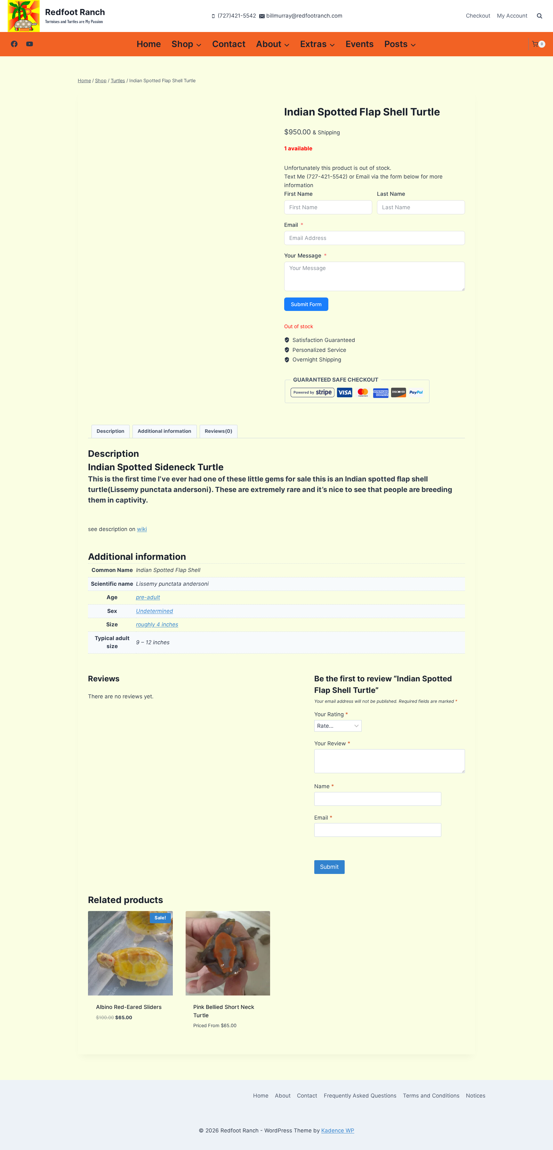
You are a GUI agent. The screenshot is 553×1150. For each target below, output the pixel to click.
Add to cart (112, 1036)
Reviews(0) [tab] (218, 431)
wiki (142, 529)
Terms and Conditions (431, 1095)
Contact (228, 44)
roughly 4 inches (157, 624)
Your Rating (331, 714)
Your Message (302, 255)
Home (149, 44)
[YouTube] (29, 44)
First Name (298, 194)
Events (360, 44)
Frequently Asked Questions (360, 1095)
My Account (512, 15)
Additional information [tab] (164, 431)
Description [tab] (110, 431)
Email (291, 225)
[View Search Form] (539, 16)
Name (324, 786)
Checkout (478, 15)
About (283, 1095)
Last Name (391, 194)
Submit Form (306, 304)
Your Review (332, 743)
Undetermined (154, 611)
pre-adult (148, 597)
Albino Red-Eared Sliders (129, 1007)
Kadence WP (337, 1130)
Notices (475, 1095)
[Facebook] (14, 44)
